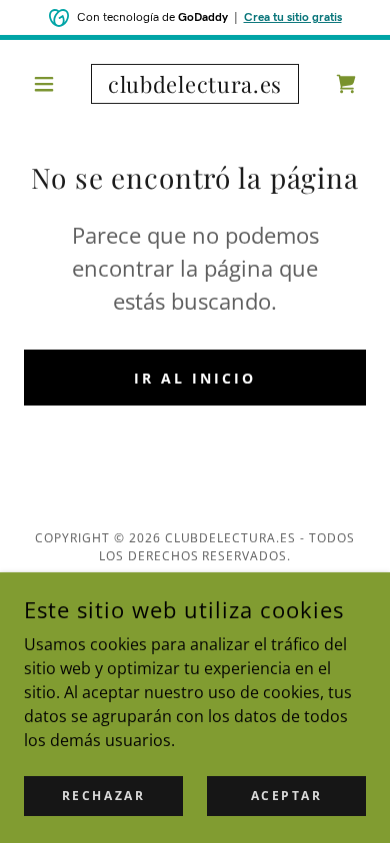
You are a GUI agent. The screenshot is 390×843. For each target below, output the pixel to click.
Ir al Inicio (195, 378)
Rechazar (104, 795)
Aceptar (287, 795)
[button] (49, 84)
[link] (194, 84)
